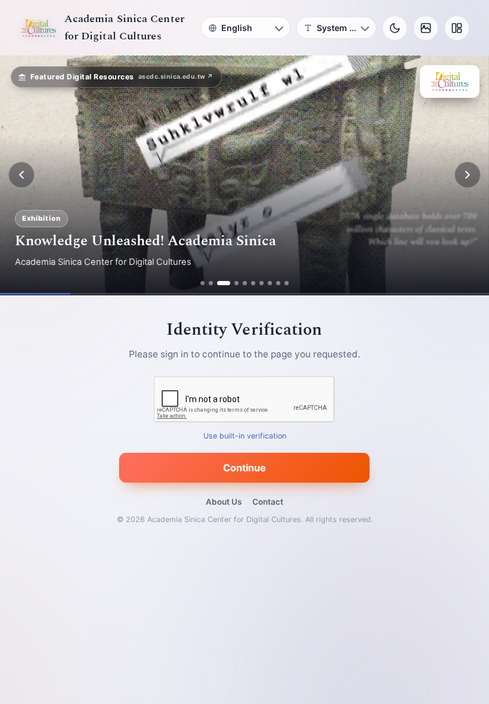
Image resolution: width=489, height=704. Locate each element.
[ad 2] (211, 283)
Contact (267, 502)
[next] (467, 175)
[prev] (21, 175)
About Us (224, 502)
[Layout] (456, 28)
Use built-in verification (244, 435)
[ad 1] (202, 283)
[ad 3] (223, 283)
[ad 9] (278, 283)
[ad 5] (245, 283)
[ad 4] (236, 283)
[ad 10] (286, 283)
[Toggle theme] (394, 28)
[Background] (425, 28)
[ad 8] (270, 283)
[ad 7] (261, 283)
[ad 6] (253, 283)
